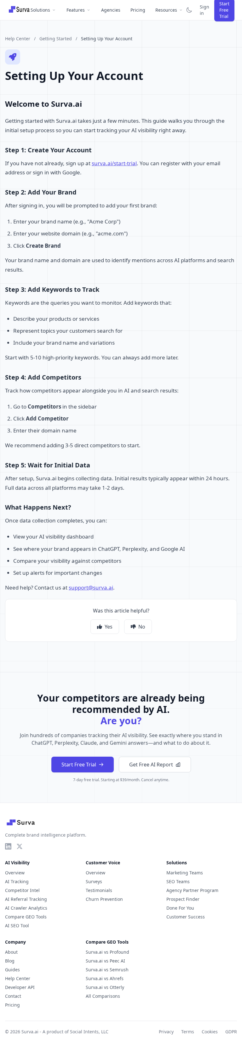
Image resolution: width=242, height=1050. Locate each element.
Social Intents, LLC (89, 1032)
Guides (12, 970)
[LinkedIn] (8, 846)
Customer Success (185, 917)
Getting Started (55, 39)
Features (75, 10)
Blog (9, 961)
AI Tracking (17, 881)
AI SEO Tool (17, 926)
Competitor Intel (22, 890)
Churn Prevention (104, 899)
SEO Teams (178, 881)
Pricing (137, 10)
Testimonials (99, 890)
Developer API (20, 987)
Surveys (94, 881)
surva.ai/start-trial (114, 163)
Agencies (110, 10)
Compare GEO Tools (26, 917)
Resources (166, 10)
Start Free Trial (78, 764)
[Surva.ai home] (19, 10)
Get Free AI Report (151, 764)
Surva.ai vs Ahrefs (105, 978)
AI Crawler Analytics (26, 908)
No (141, 626)
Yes (108, 626)
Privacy (166, 1032)
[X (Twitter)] (19, 846)
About (11, 952)
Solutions (40, 10)
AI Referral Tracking (26, 899)
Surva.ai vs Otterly (105, 987)
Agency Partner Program (192, 890)
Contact (13, 996)
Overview (15, 873)
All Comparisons (103, 996)
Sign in (204, 10)
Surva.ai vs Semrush (107, 970)
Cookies (210, 1032)
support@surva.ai (91, 587)
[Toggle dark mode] (189, 10)
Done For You (180, 908)
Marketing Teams (184, 873)
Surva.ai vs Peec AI (105, 961)
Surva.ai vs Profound (107, 952)
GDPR (231, 1032)
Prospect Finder (182, 899)
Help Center (17, 39)
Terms (187, 1032)
